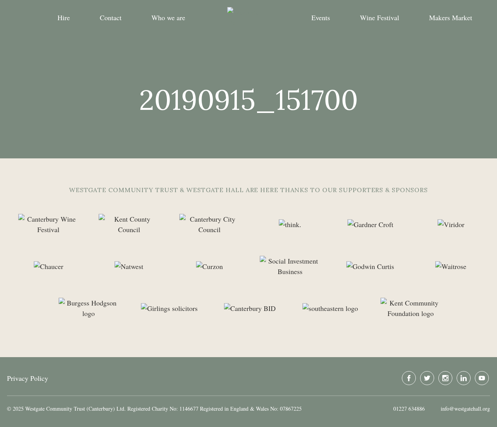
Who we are (168, 17)
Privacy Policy (27, 378)
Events (320, 17)
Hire (63, 17)
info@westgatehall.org (465, 408)
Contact (111, 17)
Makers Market (450, 17)
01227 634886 (409, 408)
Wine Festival (379, 17)
